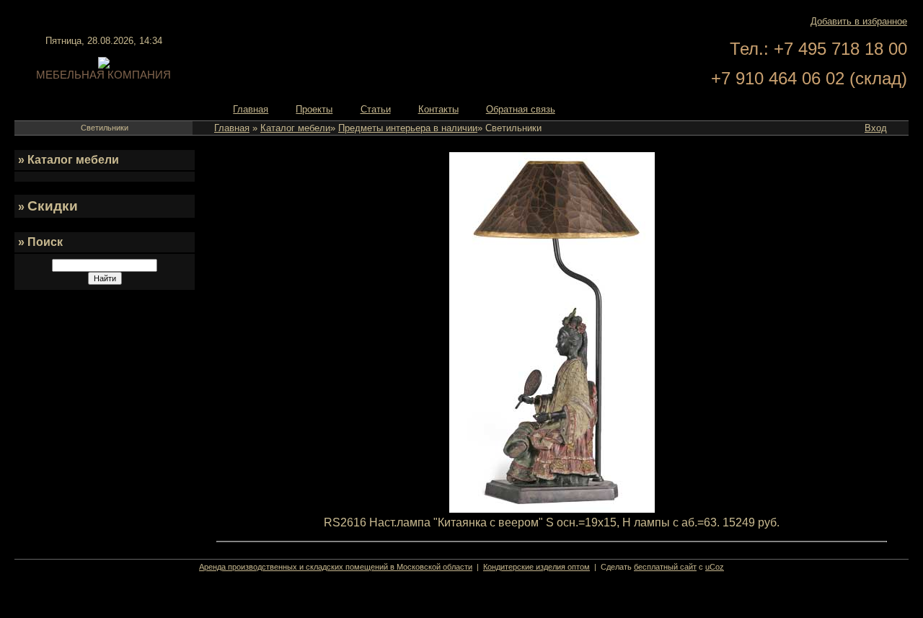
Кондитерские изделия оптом (536, 566)
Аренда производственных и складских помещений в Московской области (335, 566)
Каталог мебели (295, 128)
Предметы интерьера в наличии (407, 128)
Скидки (52, 205)
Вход (876, 128)
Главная (231, 128)
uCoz (714, 566)
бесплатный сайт (665, 566)
